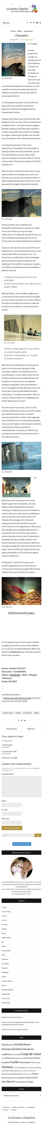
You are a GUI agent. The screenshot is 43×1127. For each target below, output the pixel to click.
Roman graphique (7, 990)
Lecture (16, 1071)
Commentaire (8, 774)
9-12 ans (4, 924)
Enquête (5, 1062)
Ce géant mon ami (9, 751)
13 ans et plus (6, 911)
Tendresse (29, 1077)
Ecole (17, 1058)
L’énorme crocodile (9, 758)
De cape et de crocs (16, 1017)
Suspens (21, 1078)
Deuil (3, 1058)
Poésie (4, 977)
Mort (34, 1070)
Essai (3, 955)
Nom (4, 801)
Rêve (3, 1078)
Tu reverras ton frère (21, 1029)
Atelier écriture (6, 937)
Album (19, 31)
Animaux (7, 1049)
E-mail (5, 809)
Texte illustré (6, 994)
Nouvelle (4, 968)
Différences (10, 1058)
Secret (16, 1078)
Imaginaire (21, 1067)
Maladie (30, 1070)
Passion (29, 1074)
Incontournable (30, 1067)
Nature (21, 1074)
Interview (38, 1067)
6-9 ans (13, 31)
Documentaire (6, 951)
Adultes (4, 929)
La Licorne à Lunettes (21, 1117)
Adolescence (8, 1044)
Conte (4, 946)
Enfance (36, 1058)
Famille (14, 1062)
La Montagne (7, 745)
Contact (14, 1110)
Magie (36, 713)
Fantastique (24, 1062)
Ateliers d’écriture (18, 1107)
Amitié (19, 1044)
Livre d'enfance (23, 1070)
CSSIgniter (31, 1122)
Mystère (10, 1074)
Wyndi (4, 1017)
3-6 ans (4, 916)
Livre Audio (5, 964)
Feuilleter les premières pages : (21, 612)
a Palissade (15, 675)
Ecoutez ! (6, 1110)
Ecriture (21, 1058)
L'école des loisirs (8, 1071)
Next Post (31, 729)
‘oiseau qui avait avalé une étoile (17, 698)
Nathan (16, 1074)
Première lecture (7, 981)
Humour (7, 1067)
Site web (5, 818)
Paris (25, 1074)
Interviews (5, 959)
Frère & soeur (35, 1062)
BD (3, 942)
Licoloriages (31, 1107)
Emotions (29, 1058)
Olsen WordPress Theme (16, 1122)
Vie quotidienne (20, 1082)
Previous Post (12, 729)
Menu (7, 23)
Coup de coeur (8, 713)
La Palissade (27, 713)
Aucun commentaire (26, 40)
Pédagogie (5, 972)
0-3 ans (4, 907)
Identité (15, 1067)
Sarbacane (9, 1078)
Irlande (18, 713)
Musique (4, 1074)
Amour (27, 1044)
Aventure (18, 1049)
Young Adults (6, 1003)
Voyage (30, 1081)
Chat (13, 1054)
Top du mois (28, 31)
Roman (4, 985)
